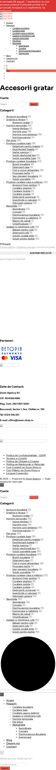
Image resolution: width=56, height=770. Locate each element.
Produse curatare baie (18, 143)
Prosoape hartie (21, 172)
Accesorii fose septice (24, 184)
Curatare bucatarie (20, 28)
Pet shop (11, 140)
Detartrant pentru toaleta (26, 146)
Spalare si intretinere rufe (23, 35)
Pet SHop (16, 40)
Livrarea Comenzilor (17, 473)
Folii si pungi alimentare (25, 169)
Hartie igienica (20, 152)
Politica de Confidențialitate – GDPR (26, 455)
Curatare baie (18, 30)
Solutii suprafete (21, 178)
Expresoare (24, 53)
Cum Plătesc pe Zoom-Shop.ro (23, 470)
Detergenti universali (24, 196)
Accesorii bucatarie (16, 116)
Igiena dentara (20, 128)
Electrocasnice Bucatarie (30, 50)
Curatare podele (21, 193)
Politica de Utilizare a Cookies (22, 461)
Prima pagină (7, 247)
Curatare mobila (21, 190)
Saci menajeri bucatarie (25, 175)
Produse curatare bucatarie (21, 161)
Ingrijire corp (19, 131)
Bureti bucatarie (21, 164)
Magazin (10, 25)
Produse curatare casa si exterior (24, 181)
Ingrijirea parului (21, 137)
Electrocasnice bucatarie (26, 214)
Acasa (9, 22)
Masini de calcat (21, 220)
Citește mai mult (10, 321)
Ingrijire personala (20, 38)
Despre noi (11, 58)
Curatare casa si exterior (23, 33)
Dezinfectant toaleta (23, 149)
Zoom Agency (33, 478)
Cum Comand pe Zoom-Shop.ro (23, 467)
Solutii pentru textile (23, 238)
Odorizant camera (22, 202)
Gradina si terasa (15, 119)
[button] (6, 65)
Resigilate (16, 43)
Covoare (22, 48)
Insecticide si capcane (24, 199)
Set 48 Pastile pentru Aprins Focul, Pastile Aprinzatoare (12, 307)
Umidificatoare (20, 223)
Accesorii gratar (21, 122)
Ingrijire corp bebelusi (24, 134)
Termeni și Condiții (16, 458)
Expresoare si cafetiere (25, 217)
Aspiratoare (24, 45)
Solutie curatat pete (23, 235)
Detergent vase (21, 167)
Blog (8, 55)
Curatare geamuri (22, 187)
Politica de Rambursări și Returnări (25, 464)
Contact (10, 61)
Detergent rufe (20, 232)
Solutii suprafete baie (24, 158)
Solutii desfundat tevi (24, 155)
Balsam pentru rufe (23, 229)
